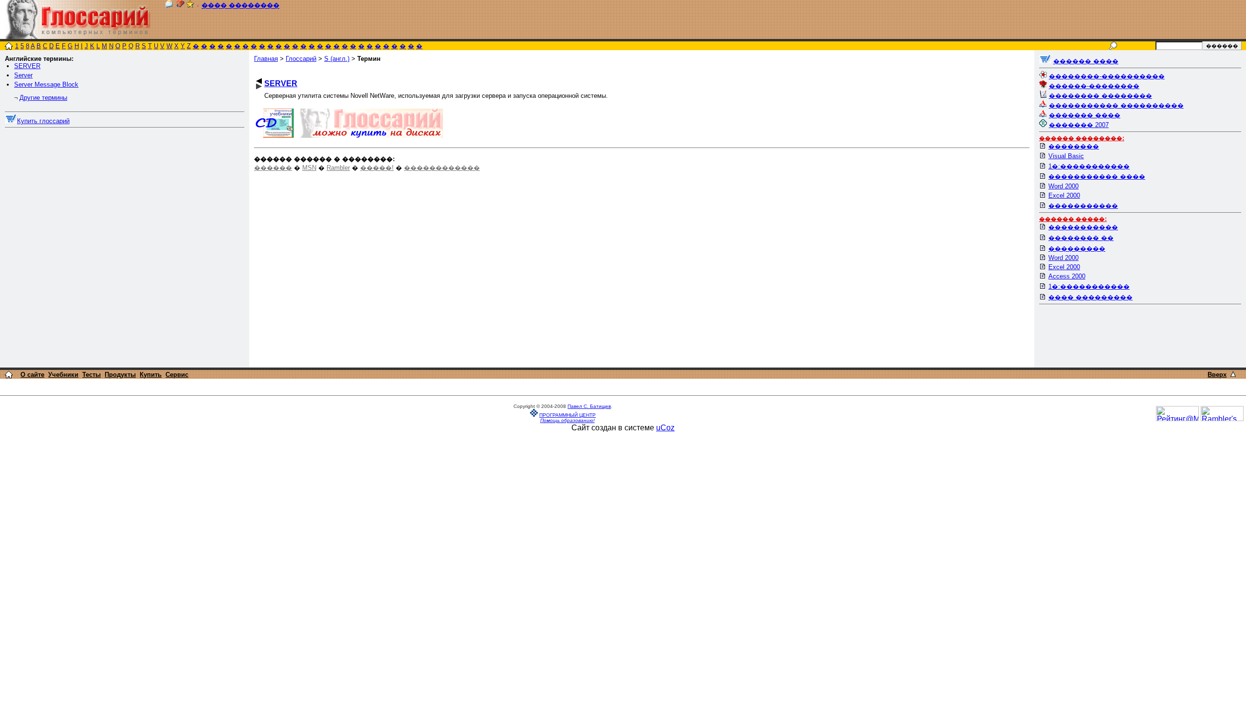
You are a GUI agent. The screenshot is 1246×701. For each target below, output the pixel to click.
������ (273, 167)
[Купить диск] (11, 121)
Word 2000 (1063, 186)
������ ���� (1085, 61)
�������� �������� (1100, 95)
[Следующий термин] (259, 86)
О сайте (32, 374)
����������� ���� (1096, 176)
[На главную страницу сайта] (8, 47)
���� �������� (240, 5)
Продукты (120, 374)
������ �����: (1073, 219)
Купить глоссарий (43, 121)
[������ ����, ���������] (1045, 61)
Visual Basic (1066, 156)
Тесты (91, 374)
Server (23, 75)
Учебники (63, 374)
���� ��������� (1090, 297)
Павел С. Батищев (589, 406)
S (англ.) (336, 58)
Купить (151, 374)
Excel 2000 (1064, 195)
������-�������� (1094, 86)
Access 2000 (1066, 276)
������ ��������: (1081, 138)
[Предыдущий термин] (259, 81)
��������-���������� (1107, 76)
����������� (1083, 205)
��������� (1076, 248)
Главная (266, 58)
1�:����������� (1089, 166)
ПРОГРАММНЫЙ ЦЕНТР (567, 415)
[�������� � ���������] (190, 5)
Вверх (1217, 374)
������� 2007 (1079, 125)
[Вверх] (1233, 374)
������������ (442, 167)
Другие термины (43, 97)
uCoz (665, 428)
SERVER (27, 66)
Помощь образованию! (567, 420)
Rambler (338, 167)
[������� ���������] (180, 5)
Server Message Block (46, 84)
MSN (309, 167)
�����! (377, 167)
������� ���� (1084, 115)
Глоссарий (301, 58)
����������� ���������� (1116, 105)
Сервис (176, 374)
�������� (1073, 146)
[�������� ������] (169, 5)
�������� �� (1081, 237)
